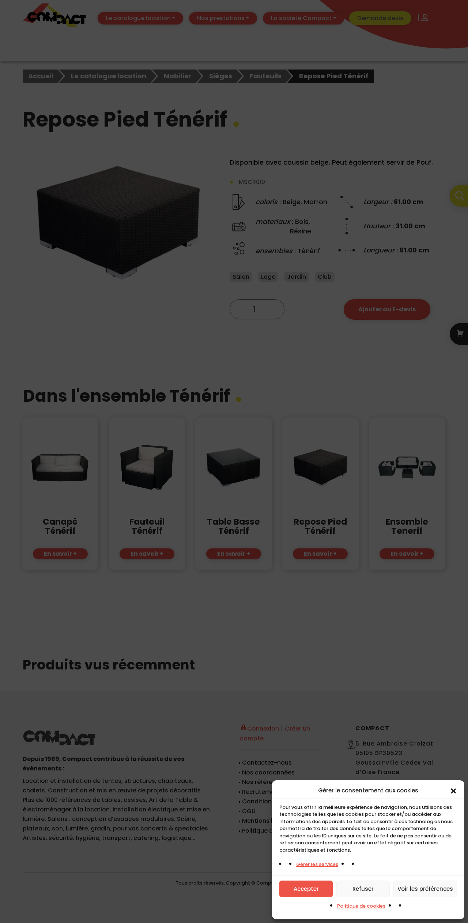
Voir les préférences (425, 889)
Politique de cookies (361, 906)
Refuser (363, 889)
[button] (453, 790)
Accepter (306, 889)
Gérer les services (317, 864)
